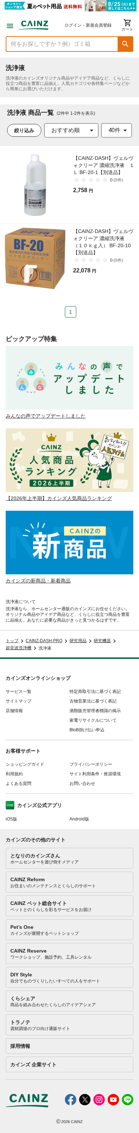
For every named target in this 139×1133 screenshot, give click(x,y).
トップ (12, 640)
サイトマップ (18, 701)
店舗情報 (14, 710)
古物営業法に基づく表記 (93, 701)
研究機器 (102, 640)
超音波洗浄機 (18, 647)
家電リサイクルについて (93, 720)
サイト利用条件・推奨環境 (95, 773)
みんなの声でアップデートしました (46, 416)
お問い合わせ (82, 783)
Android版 (79, 819)
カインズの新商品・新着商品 (38, 581)
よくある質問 (18, 783)
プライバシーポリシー (91, 764)
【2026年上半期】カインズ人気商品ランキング (59, 498)
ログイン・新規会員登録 (88, 25)
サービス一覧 (18, 691)
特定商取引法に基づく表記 (95, 691)
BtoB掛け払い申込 (87, 729)
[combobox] (71, 130)
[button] (125, 44)
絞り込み (24, 130)
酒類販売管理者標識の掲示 (95, 710)
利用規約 (14, 773)
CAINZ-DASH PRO (44, 640)
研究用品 (78, 640)
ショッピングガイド (25, 764)
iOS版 (11, 819)
